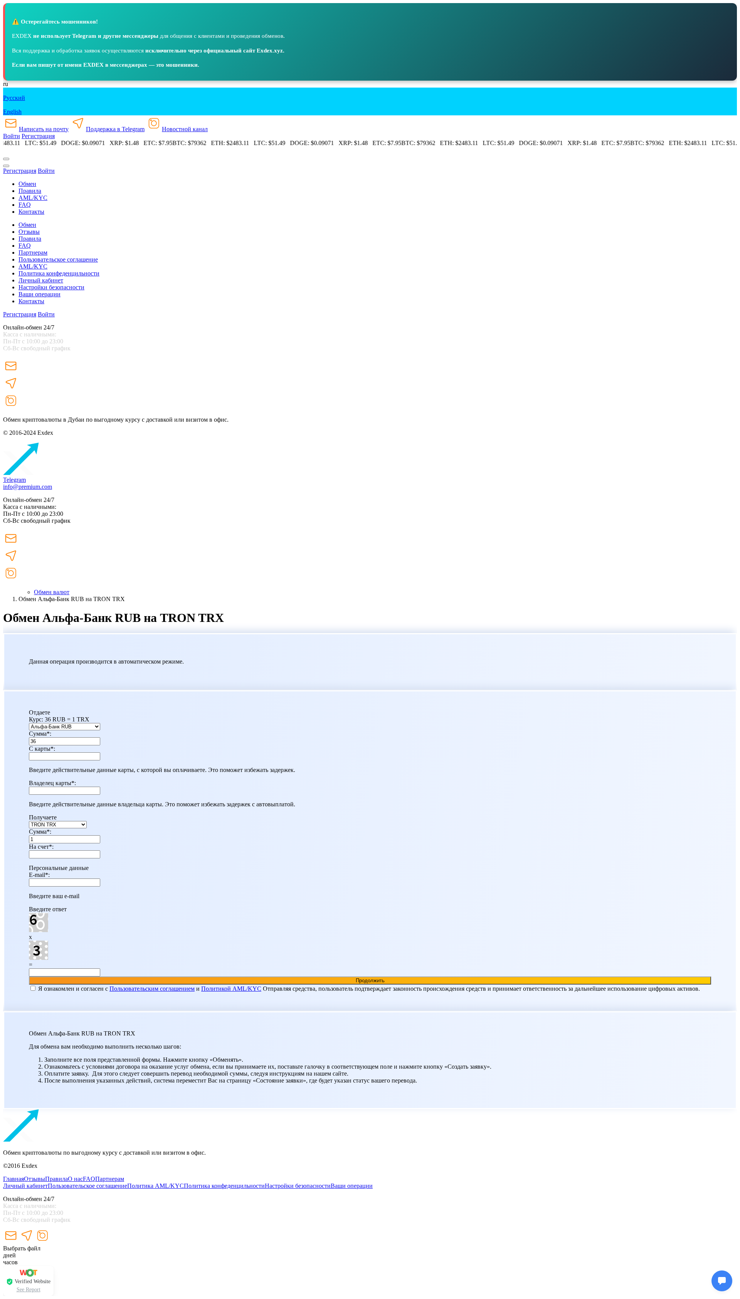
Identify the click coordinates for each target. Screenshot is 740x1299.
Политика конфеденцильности (58, 273)
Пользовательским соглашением (152, 988)
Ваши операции (39, 294)
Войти (11, 136)
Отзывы (29, 231)
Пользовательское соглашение (58, 259)
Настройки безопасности (51, 287)
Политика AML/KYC (155, 1185)
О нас (75, 1179)
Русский (14, 98)
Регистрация (38, 136)
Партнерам (32, 252)
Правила (56, 1179)
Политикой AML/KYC (231, 988)
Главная (13, 1179)
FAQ (89, 1179)
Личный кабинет (40, 280)
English (12, 111)
